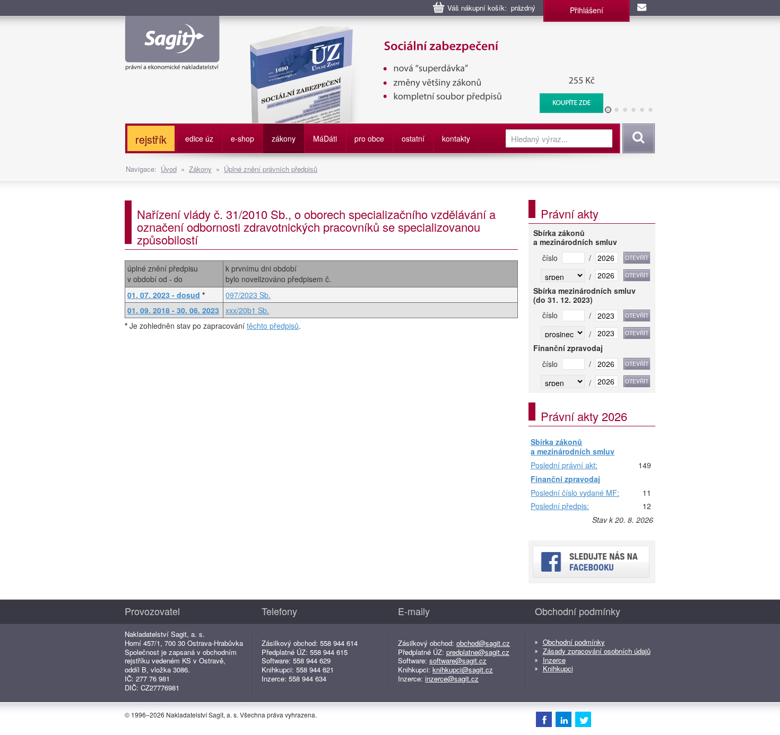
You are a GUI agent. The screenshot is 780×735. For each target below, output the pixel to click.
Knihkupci (558, 668)
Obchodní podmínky (574, 642)
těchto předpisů (273, 325)
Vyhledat (637, 138)
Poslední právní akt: (564, 465)
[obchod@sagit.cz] (642, 8)
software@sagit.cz (458, 660)
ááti (325, 138)
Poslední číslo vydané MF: (575, 493)
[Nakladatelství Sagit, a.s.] (172, 61)
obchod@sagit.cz (483, 643)
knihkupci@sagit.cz (462, 669)
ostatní (413, 138)
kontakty (456, 138)
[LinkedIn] (563, 719)
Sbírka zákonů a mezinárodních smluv (572, 447)
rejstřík (151, 139)
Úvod (169, 169)
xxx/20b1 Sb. (247, 310)
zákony (284, 138)
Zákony (200, 169)
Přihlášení (586, 10)
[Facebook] (544, 719)
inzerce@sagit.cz (452, 678)
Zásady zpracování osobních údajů (597, 651)
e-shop (242, 138)
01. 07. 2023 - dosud (163, 295)
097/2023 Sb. (248, 295)
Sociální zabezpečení (420, 32)
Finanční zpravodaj (565, 479)
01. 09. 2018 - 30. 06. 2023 (173, 310)
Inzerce (554, 660)
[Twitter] (583, 719)
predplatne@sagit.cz (477, 652)
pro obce (369, 138)
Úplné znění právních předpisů (270, 169)
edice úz (199, 138)
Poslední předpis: (560, 506)
